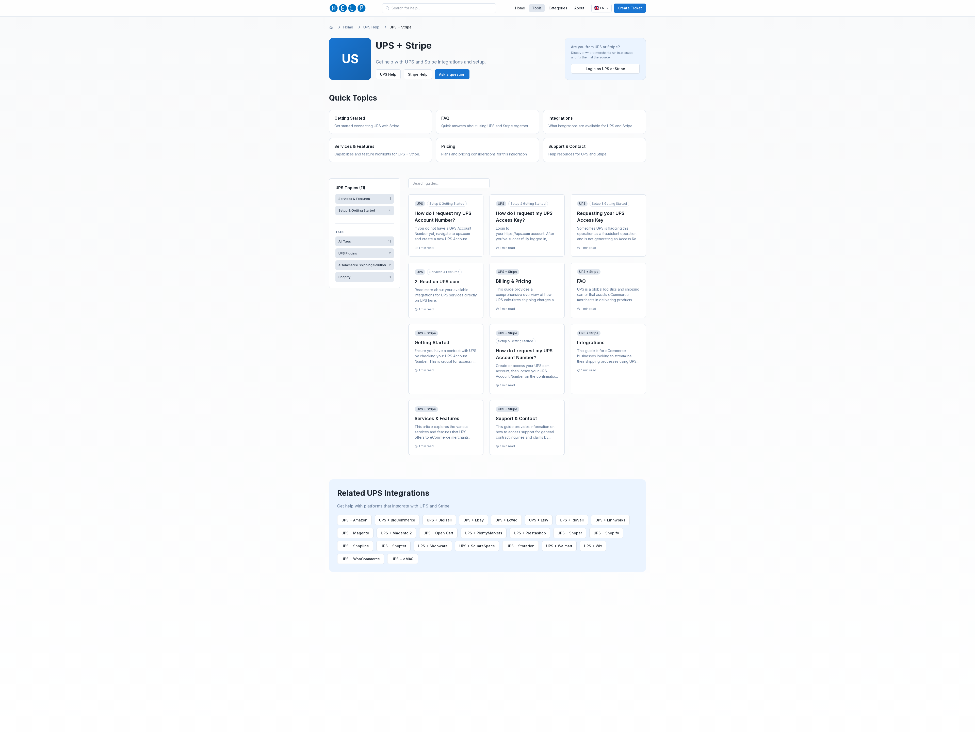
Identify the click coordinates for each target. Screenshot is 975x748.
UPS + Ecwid (506, 520)
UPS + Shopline (355, 546)
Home (520, 8)
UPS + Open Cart (438, 533)
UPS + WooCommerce (361, 559)
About (579, 8)
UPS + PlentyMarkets (483, 533)
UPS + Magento (355, 533)
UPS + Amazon (354, 520)
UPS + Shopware (433, 546)
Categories (558, 8)
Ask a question (452, 74)
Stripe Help (418, 74)
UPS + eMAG (403, 559)
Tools (537, 8)
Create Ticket (630, 8)
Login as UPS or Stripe (605, 69)
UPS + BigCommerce (397, 520)
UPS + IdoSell (572, 520)
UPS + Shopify (606, 533)
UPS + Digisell (439, 520)
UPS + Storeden (520, 546)
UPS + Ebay (473, 520)
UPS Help (371, 27)
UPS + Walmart (559, 546)
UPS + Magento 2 (396, 533)
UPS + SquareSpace (477, 546)
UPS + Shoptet (393, 546)
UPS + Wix (593, 546)
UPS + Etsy (538, 520)
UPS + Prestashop (530, 533)
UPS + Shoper (570, 533)
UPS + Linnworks (610, 520)
